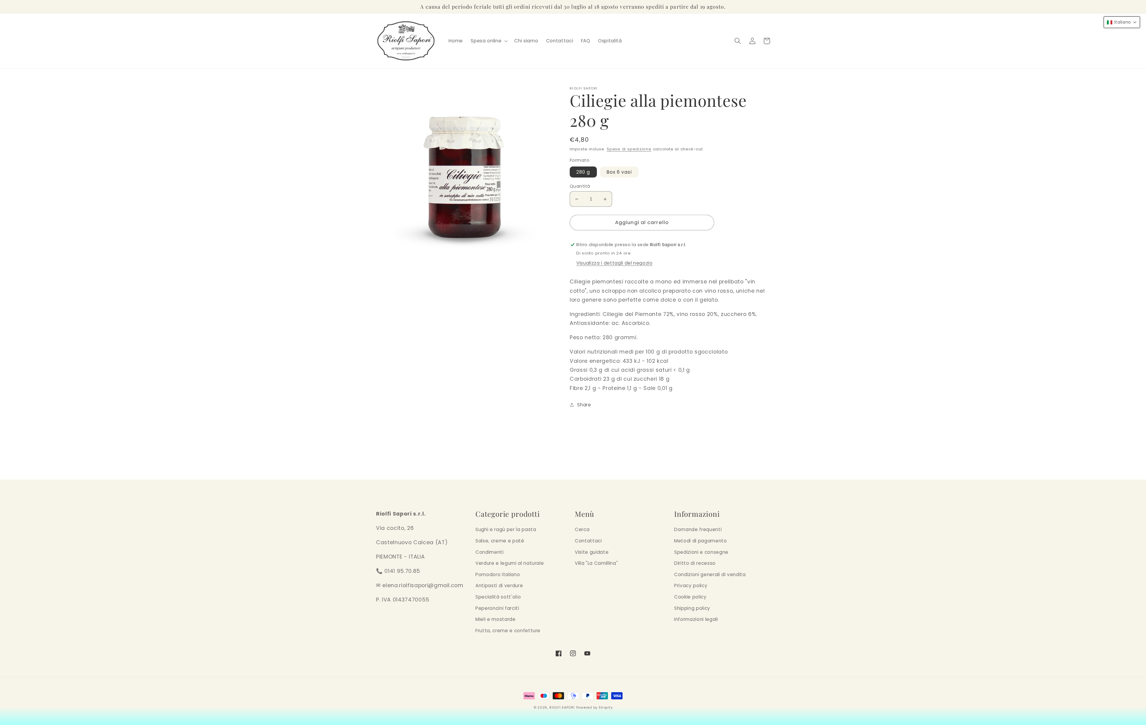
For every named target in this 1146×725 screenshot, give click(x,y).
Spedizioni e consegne (701, 552)
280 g (583, 172)
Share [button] (584, 405)
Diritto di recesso (695, 563)
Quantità (580, 186)
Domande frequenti (698, 529)
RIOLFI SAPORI (562, 707)
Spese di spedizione (629, 149)
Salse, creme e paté (499, 541)
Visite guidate (592, 552)
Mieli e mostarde (495, 619)
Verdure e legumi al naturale (509, 563)
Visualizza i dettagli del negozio (614, 263)
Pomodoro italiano (497, 574)
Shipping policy (692, 608)
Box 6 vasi (619, 172)
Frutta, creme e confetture (507, 630)
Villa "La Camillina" (596, 563)
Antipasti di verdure (499, 585)
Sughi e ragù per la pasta (505, 529)
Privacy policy (690, 585)
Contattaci (588, 541)
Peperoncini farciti (497, 608)
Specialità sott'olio (498, 597)
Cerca (582, 529)
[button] (488, 41)
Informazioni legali (696, 619)
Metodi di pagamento (700, 541)
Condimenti (489, 552)
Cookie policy (690, 597)
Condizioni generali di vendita (710, 574)
